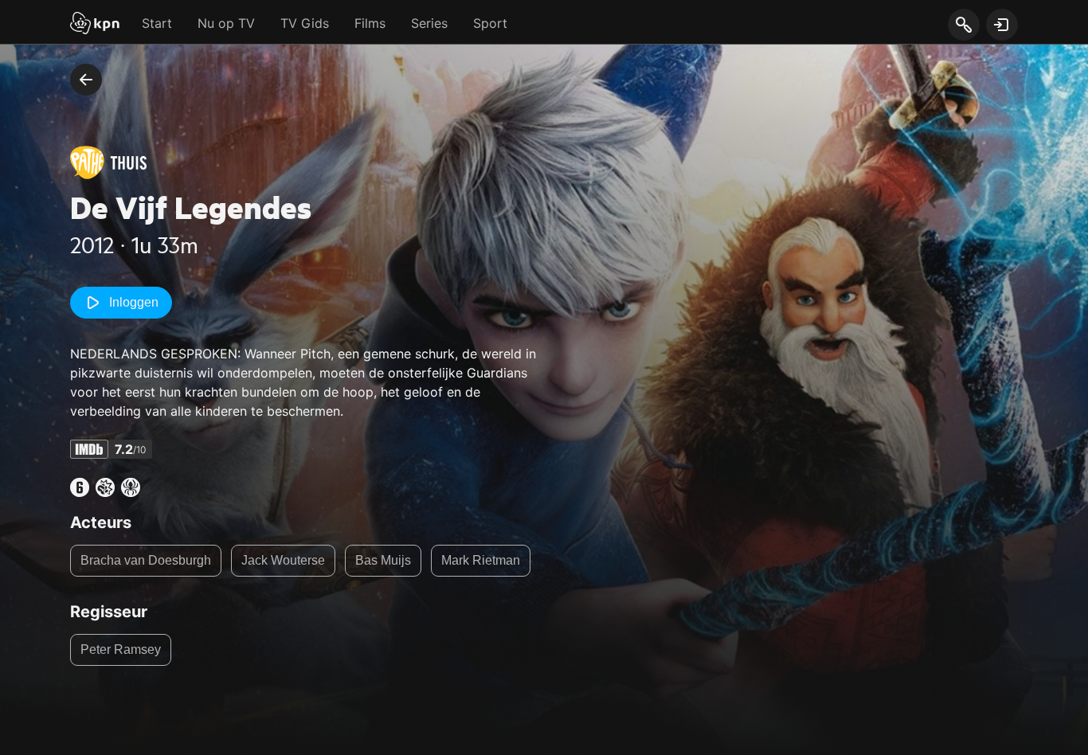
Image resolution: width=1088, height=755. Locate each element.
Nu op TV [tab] (226, 23)
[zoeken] (963, 25)
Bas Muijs (383, 560)
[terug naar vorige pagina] (86, 80)
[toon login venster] (1002, 25)
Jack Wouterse (283, 560)
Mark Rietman (480, 560)
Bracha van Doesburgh (145, 560)
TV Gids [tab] (304, 23)
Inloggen (134, 302)
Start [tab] (157, 23)
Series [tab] (429, 23)
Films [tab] (369, 23)
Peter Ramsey (120, 649)
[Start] (95, 25)
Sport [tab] (490, 23)
